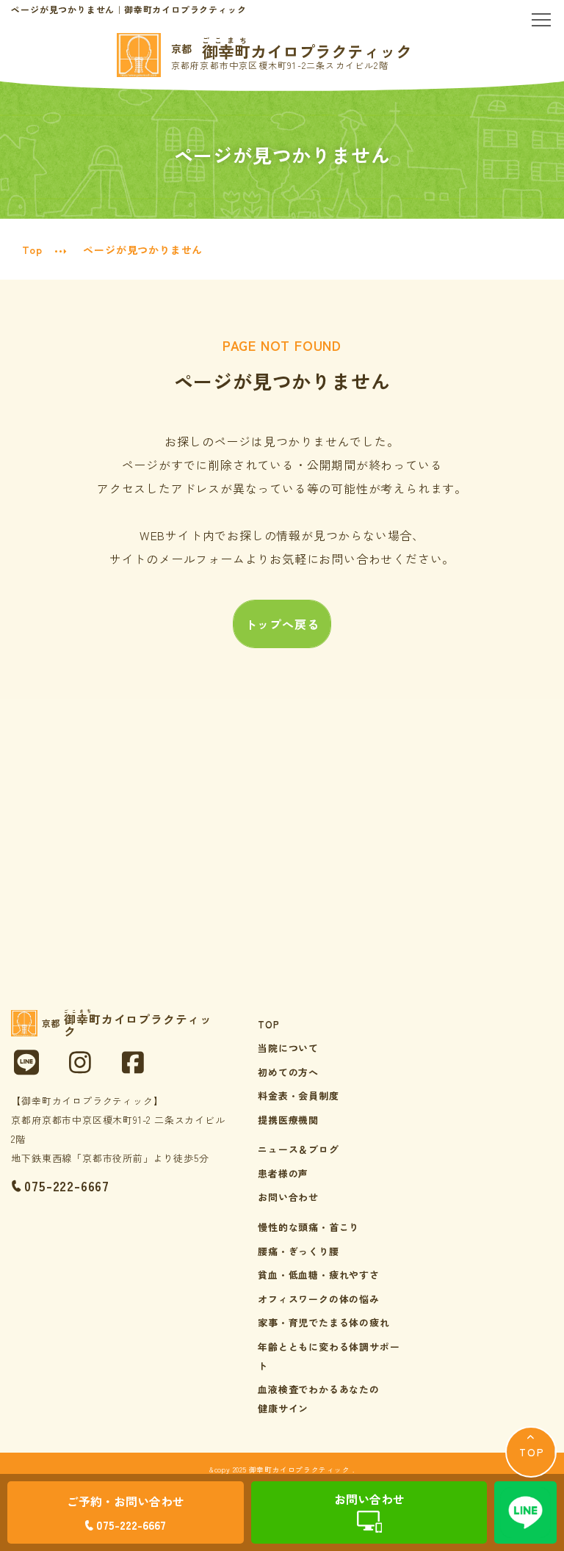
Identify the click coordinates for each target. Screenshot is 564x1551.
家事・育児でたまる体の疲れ (323, 1322)
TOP (268, 1024)
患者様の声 (283, 1173)
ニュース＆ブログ (298, 1149)
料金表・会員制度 (298, 1096)
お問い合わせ (288, 1197)
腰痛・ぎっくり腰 (298, 1251)
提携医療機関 (288, 1120)
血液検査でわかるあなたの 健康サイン (319, 1398)
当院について (288, 1048)
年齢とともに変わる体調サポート (329, 1356)
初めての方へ (288, 1072)
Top (32, 249)
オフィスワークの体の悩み (319, 1299)
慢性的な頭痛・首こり (308, 1227)
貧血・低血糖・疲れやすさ (319, 1275)
